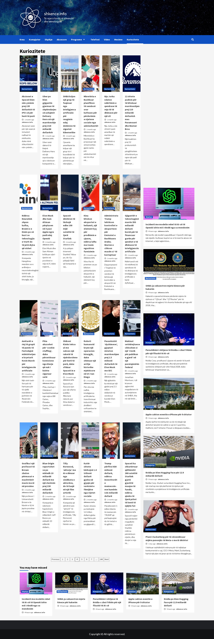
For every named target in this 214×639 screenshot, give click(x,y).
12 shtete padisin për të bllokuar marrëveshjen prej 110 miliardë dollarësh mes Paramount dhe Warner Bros (132, 112)
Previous (55, 559)
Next (107, 559)
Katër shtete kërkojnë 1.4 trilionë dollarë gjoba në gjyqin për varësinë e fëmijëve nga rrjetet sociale (90, 479)
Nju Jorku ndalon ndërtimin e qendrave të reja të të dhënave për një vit (110, 106)
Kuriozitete (133, 39)
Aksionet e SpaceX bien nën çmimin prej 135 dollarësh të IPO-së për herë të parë (28, 106)
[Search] (192, 39)
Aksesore (62, 39)
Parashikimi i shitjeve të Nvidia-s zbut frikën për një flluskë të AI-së (107, 602)
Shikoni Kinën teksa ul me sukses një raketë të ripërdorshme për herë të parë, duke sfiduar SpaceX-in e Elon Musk (70, 357)
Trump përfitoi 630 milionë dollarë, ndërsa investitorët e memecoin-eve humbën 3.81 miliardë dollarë (111, 479)
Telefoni (95, 39)
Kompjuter (34, 39)
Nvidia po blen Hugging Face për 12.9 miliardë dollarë (176, 602)
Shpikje (48, 39)
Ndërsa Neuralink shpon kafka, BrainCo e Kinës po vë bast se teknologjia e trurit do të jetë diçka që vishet (28, 232)
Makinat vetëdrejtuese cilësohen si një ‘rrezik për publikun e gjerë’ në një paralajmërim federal (132, 354)
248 (101, 559)
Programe (76, 39)
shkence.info (27, 122)
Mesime (118, 39)
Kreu (22, 39)
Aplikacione (150, 529)
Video (107, 39)
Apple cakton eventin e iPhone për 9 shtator (169, 414)
